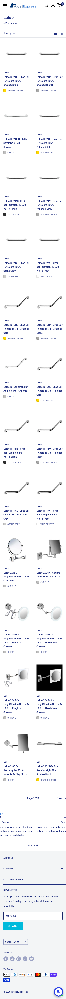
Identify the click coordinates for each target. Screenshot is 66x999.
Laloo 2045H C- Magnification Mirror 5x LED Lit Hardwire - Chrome (49, 706)
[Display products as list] (61, 33)
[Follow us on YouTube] (31, 958)
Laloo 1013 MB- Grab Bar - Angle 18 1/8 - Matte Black (14, 452)
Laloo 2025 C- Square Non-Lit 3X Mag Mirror (48, 574)
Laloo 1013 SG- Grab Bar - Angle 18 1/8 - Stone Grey (16, 514)
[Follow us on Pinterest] (25, 958)
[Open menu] (5, 5)
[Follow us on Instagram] (18, 958)
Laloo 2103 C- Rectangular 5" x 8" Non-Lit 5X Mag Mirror (15, 770)
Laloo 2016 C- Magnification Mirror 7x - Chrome (16, 576)
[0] (60, 5)
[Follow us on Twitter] (12, 958)
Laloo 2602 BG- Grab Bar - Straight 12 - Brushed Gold (47, 770)
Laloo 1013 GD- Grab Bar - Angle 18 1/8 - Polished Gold (49, 390)
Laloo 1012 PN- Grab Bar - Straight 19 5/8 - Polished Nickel (49, 204)
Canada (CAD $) (12, 941)
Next (59, 798)
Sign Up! (13, 925)
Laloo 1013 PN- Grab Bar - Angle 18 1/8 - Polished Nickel (49, 452)
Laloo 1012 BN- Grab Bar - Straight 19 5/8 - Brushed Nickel (49, 80)
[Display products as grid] (55, 33)
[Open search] (46, 5)
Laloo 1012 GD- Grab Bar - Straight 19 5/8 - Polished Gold (49, 142)
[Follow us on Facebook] (5, 958)
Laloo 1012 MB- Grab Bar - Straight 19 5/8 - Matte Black (15, 204)
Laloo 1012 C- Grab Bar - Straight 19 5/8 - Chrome (16, 142)
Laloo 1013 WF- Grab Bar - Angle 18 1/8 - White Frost (47, 514)
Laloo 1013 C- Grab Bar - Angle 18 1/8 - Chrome (16, 388)
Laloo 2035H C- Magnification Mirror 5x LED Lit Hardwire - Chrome (49, 640)
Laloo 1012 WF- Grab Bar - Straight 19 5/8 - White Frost (48, 266)
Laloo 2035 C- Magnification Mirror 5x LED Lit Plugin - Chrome (16, 640)
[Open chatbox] (58, 992)
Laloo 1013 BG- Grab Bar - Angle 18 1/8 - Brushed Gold (16, 328)
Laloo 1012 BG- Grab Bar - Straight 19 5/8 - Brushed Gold (16, 80)
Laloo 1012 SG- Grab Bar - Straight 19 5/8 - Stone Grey (16, 266)
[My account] (53, 5)
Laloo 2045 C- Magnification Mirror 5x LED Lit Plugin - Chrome (16, 706)
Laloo (6, 72)
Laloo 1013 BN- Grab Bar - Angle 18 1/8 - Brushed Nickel (49, 328)
